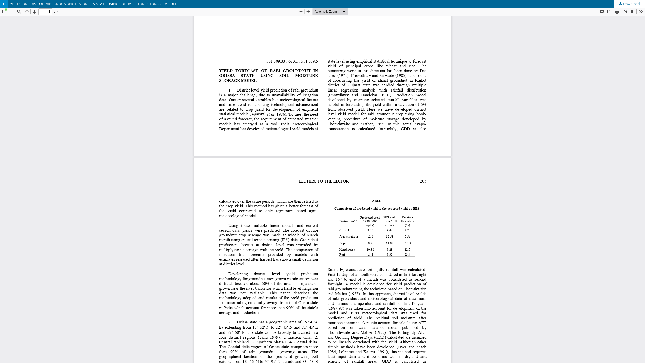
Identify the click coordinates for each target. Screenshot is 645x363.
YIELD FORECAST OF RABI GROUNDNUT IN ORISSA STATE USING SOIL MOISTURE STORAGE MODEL (93, 3)
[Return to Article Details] (4, 4)
